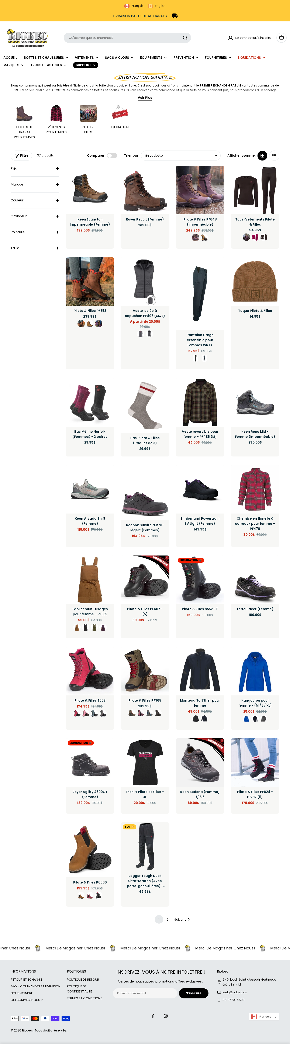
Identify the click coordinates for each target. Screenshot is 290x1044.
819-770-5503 (233, 1000)
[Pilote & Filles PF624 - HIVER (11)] (255, 762)
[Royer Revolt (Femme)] (145, 190)
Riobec (27, 1030)
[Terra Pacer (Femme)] (255, 579)
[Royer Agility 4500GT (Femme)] (90, 762)
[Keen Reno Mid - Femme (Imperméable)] (255, 402)
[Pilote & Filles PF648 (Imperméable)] (200, 190)
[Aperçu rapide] (108, 175)
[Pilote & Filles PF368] (145, 671)
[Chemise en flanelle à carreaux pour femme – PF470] (255, 489)
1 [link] (159, 919)
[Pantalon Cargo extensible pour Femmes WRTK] (200, 293)
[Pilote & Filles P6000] (90, 849)
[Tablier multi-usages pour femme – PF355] (90, 579)
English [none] (160, 6)
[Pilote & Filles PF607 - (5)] (145, 579)
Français (265, 1016)
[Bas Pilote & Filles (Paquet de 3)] (145, 405)
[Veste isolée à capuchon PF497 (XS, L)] (145, 281)
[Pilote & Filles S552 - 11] (200, 579)
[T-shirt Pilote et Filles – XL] (145, 762)
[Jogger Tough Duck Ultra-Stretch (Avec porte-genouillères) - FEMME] (145, 846)
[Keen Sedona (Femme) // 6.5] (200, 762)
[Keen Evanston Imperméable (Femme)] (90, 190)
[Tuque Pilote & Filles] (255, 281)
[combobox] (127, 38)
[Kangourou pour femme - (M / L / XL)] (255, 671)
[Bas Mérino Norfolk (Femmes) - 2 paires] (90, 402)
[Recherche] (185, 37)
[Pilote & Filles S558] (90, 671)
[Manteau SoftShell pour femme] (200, 671)
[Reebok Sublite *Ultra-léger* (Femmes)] (145, 492)
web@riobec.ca (234, 992)
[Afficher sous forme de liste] (274, 156)
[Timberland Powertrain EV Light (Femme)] (200, 489)
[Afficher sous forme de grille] (262, 156)
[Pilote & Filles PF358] (90, 281)
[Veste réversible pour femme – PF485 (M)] (200, 402)
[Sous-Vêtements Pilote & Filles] (255, 190)
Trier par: (131, 155)
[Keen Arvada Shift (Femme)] (90, 489)
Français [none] (138, 6)
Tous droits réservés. (50, 1030)
